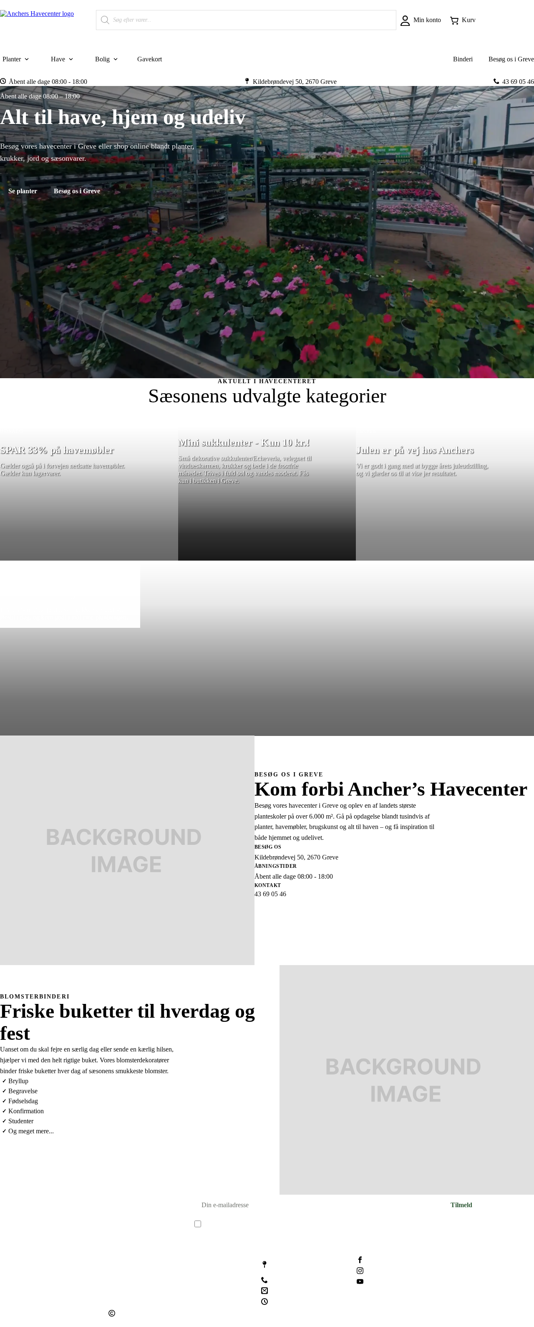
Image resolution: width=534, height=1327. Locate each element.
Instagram (381, 1271)
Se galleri (21, 1151)
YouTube (380, 1282)
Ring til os (344, 914)
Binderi (118, 1283)
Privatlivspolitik (205, 1283)
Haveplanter (124, 1258)
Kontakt (195, 1258)
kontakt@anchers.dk (300, 1291)
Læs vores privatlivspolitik (273, 1232)
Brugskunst (123, 1271)
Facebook (381, 1260)
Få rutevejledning (288, 914)
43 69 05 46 (289, 1280)
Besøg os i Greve (77, 190)
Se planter (22, 190)
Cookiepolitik (203, 1296)
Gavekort (120, 1296)
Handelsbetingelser (210, 1271)
